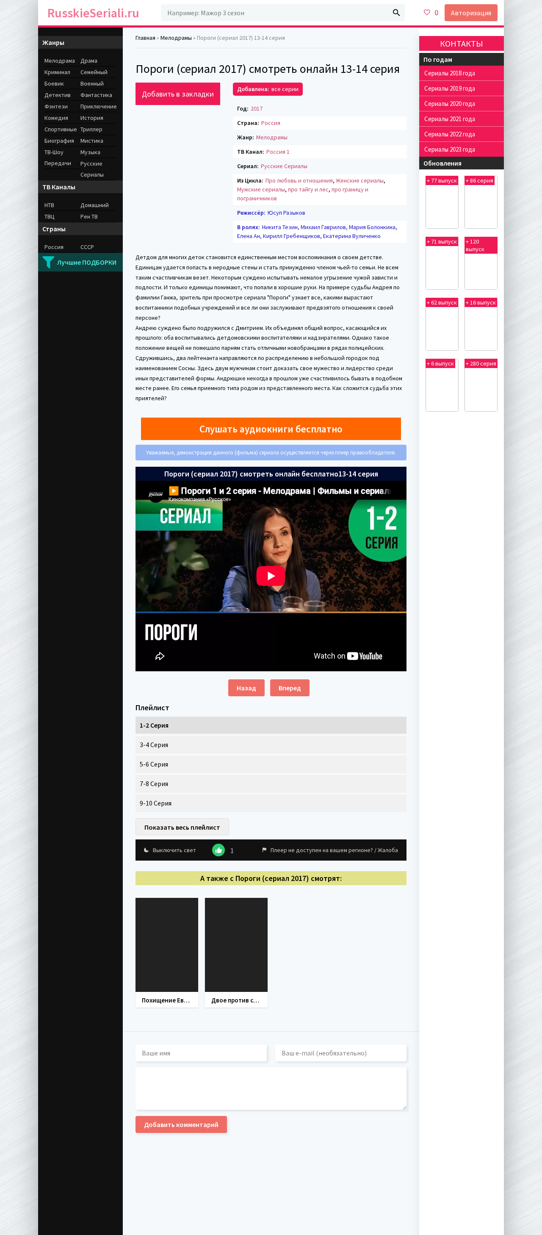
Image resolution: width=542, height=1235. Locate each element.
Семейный (94, 72)
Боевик (54, 83)
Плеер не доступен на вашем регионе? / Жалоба (334, 850)
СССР (87, 247)
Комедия (56, 118)
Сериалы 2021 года (449, 119)
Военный (92, 83)
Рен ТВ (89, 216)
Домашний (94, 205)
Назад (246, 688)
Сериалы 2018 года (449, 73)
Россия (270, 123)
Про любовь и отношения (299, 180)
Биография (59, 140)
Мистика (91, 140)
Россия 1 (278, 151)
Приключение (98, 106)
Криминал (57, 72)
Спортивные (60, 129)
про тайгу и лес (308, 189)
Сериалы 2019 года (449, 88)
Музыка (90, 152)
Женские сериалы (360, 180)
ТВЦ (49, 216)
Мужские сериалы (261, 189)
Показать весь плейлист (182, 827)
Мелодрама (59, 60)
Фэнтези (56, 106)
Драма (88, 60)
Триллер (91, 129)
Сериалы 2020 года (449, 104)
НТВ (49, 205)
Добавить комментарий (181, 1124)
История (91, 118)
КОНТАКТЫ (461, 43)
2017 (257, 108)
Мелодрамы (272, 137)
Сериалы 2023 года (449, 149)
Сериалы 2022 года (449, 134)
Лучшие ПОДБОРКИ (86, 262)
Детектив (57, 95)
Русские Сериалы (284, 166)
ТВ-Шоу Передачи (57, 157)
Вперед (290, 688)
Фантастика (96, 95)
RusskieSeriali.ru (93, 13)
